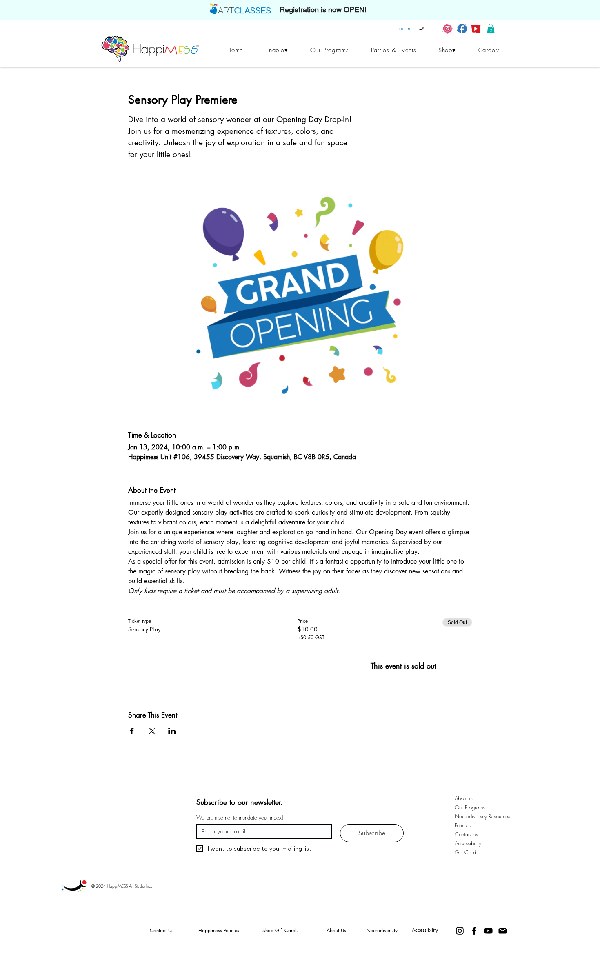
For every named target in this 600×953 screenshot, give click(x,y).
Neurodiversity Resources (477, 816)
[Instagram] (460, 931)
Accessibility (468, 843)
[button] (491, 28)
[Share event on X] (152, 731)
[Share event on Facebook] (132, 731)
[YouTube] (488, 931)
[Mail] (502, 930)
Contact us (466, 834)
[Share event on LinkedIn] (172, 731)
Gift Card (465, 852)
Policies (463, 825)
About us (464, 798)
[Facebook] (474, 931)
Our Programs (470, 807)
